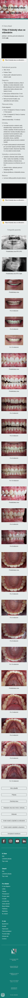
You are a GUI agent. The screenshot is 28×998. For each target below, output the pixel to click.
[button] (2, 2)
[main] (14, 10)
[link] (14, 52)
